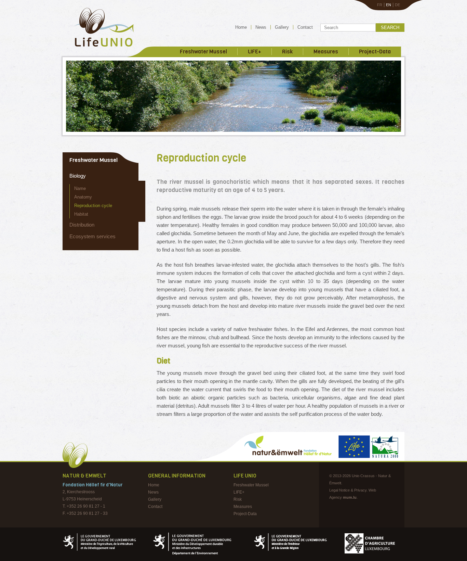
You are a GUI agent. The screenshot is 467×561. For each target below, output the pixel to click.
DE (397, 5)
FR (379, 5)
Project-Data (375, 51)
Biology (77, 176)
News (260, 27)
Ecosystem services (92, 236)
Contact (305, 27)
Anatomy (83, 197)
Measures (325, 51)
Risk (287, 51)
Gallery (282, 27)
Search (390, 27)
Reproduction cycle (93, 205)
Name (80, 188)
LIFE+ (254, 51)
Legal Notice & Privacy (347, 490)
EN (388, 5)
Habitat (81, 214)
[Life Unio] (99, 48)
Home (241, 27)
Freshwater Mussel (203, 51)
